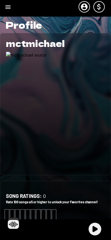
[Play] (95, 229)
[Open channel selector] (13, 223)
